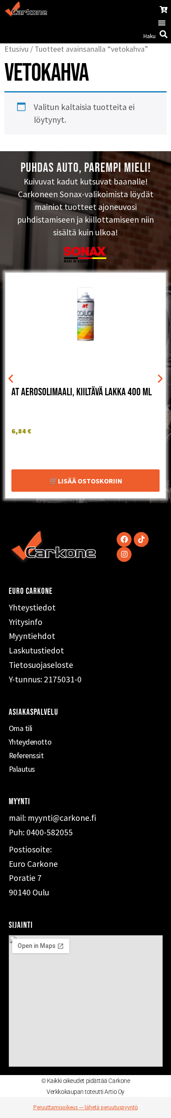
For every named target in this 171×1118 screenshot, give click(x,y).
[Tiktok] (141, 539)
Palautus (22, 769)
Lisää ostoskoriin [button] (90, 480)
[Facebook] (124, 539)
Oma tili (20, 728)
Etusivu (16, 49)
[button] (161, 23)
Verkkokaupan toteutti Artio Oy (85, 1091)
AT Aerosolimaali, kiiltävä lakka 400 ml (81, 392)
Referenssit (26, 755)
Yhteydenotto (30, 742)
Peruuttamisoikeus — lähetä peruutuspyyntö (85, 1107)
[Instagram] (124, 554)
